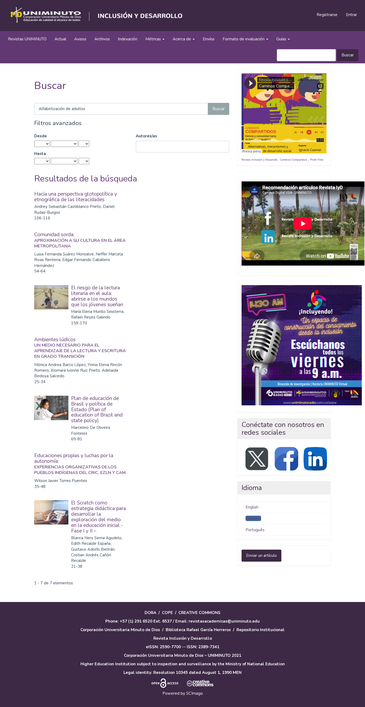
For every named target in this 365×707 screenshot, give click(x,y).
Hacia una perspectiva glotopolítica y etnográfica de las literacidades (75, 197)
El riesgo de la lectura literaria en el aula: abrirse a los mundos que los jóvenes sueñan (97, 296)
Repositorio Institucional (260, 629)
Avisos (80, 39)
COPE (167, 612)
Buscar (347, 55)
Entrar (351, 14)
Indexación (127, 39)
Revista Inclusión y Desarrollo (260, 159)
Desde (40, 136)
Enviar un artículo (261, 555)
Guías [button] (281, 39)
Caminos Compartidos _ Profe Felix (301, 159)
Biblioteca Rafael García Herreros (198, 629)
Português (255, 530)
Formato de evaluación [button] (244, 39)
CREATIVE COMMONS (199, 612)
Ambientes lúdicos (80, 347)
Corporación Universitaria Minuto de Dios (120, 629)
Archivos (102, 39)
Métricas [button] (153, 39)
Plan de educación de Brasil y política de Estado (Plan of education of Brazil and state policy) (97, 409)
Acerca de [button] (182, 39)
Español (253, 518)
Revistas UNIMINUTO (27, 39)
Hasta (40, 153)
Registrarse (327, 14)
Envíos (209, 39)
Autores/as (146, 136)
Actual (60, 39)
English (252, 507)
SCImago (194, 693)
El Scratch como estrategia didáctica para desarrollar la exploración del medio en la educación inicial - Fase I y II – (98, 516)
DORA (150, 612)
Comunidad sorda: (80, 240)
